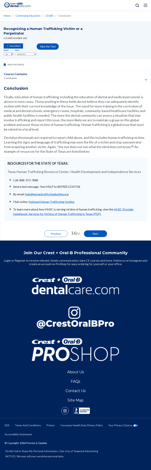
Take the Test (48, 46)
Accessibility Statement (18, 434)
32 (132, 146)
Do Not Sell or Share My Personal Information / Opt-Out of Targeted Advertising (52, 451)
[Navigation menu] (145, 5)
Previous (56, 233)
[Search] (136, 5)
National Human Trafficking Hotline (51, 201)
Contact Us (76, 391)
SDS (7, 425)
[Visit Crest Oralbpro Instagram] (67, 410)
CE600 (49, 15)
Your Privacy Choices (120, 425)
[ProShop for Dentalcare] (75, 350)
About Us (75, 372)
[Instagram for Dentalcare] (75, 317)
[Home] (17, 5)
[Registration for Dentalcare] (75, 285)
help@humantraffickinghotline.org (47, 194)
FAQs (75, 381)
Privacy (50, 425)
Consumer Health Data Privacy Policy (81, 425)
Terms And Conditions (28, 425)
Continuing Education (28, 15)
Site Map (75, 400)
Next (95, 233)
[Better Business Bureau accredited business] (81, 410)
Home (7, 15)
